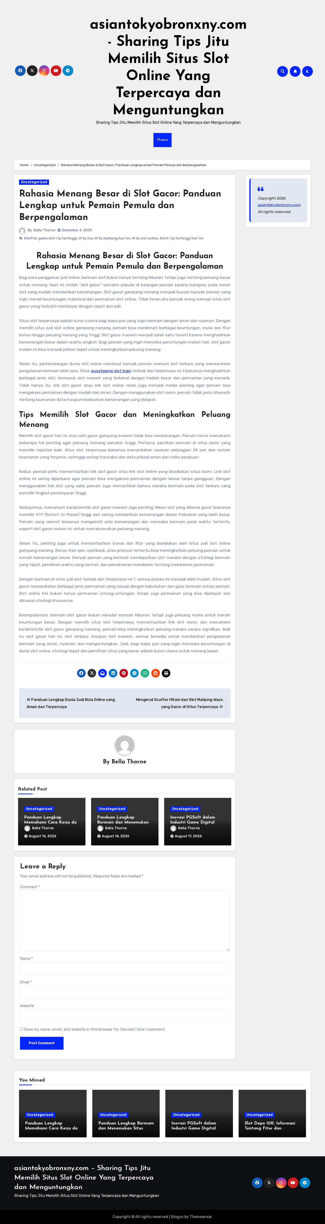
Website (27, 1006)
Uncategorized (34, 182)
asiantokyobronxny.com (279, 205)
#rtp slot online (145, 238)
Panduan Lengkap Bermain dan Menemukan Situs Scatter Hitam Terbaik (126, 1128)
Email (26, 982)
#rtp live (86, 238)
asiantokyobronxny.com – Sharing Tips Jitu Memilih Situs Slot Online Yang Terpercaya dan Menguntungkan (84, 1178)
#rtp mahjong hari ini (112, 238)
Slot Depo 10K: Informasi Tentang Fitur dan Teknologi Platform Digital (272, 1128)
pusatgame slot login (111, 370)
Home (162, 140)
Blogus (177, 1216)
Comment (30, 887)
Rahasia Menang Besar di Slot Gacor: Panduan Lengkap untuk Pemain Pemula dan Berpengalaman (120, 206)
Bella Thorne (44, 230)
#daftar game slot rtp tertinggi (50, 238)
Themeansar (201, 1216)
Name (26, 958)
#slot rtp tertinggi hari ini (181, 238)
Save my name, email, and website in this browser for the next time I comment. (95, 1029)
